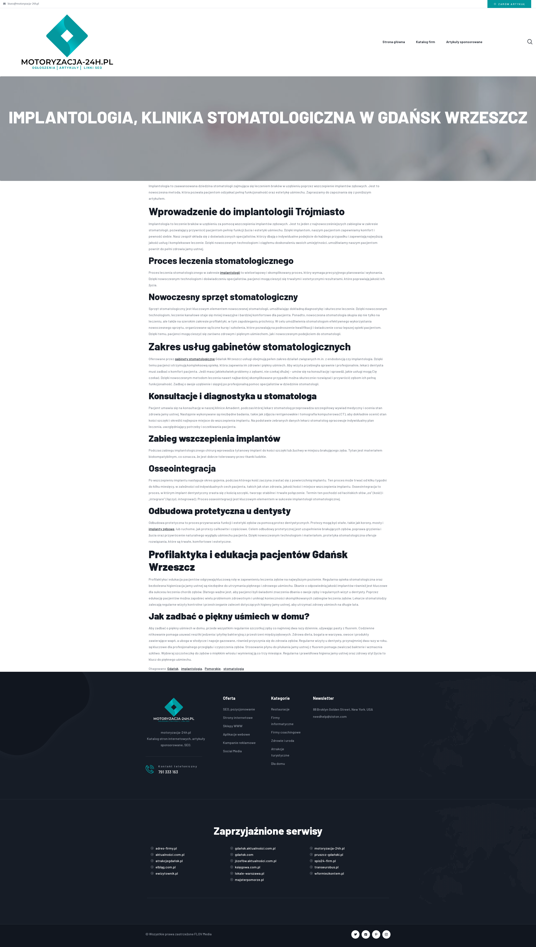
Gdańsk (172, 669)
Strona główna (394, 42)
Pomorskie (213, 669)
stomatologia (233, 669)
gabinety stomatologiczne (195, 359)
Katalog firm (425, 42)
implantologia (191, 669)
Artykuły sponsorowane (464, 42)
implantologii (230, 272)
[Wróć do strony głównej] (67, 42)
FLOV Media (203, 934)
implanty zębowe (161, 529)
